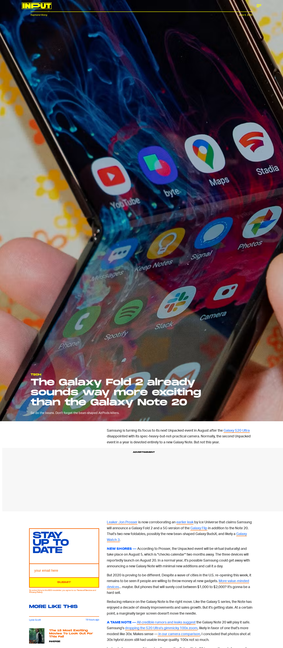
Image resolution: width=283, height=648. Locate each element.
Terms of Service (84, 590)
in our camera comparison (179, 633)
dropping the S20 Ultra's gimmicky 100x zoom (161, 628)
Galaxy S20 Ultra (237, 430)
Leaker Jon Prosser (122, 522)
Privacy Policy (36, 592)
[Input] (37, 6)
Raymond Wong (39, 14)
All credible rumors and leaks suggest (166, 622)
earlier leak (184, 522)
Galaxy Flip (198, 528)
